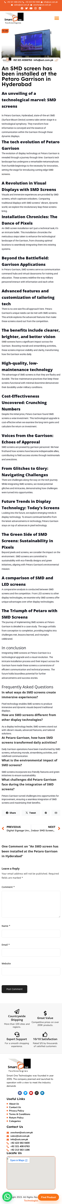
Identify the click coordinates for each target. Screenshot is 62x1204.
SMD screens (20, 653)
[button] (56, 18)
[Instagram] (36, 8)
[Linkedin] (40, 8)
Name (6, 925)
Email (6, 944)
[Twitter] (27, 8)
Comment (8, 887)
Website (6, 963)
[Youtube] (31, 8)
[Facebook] (22, 8)
